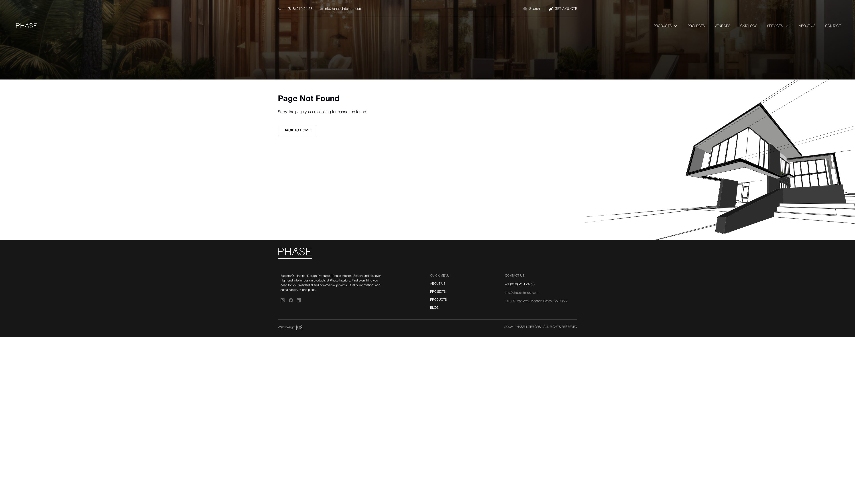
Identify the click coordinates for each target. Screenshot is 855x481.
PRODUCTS (438, 299)
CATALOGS (748, 26)
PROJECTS (696, 26)
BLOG (434, 307)
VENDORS (723, 26)
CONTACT (833, 26)
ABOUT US (807, 26)
